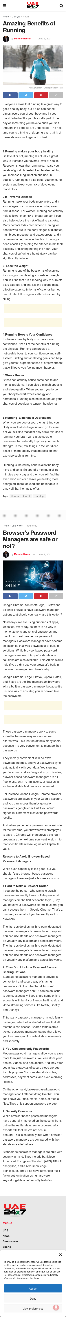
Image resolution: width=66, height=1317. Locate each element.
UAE (5, 1230)
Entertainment (11, 1241)
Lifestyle (16, 16)
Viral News (17, 525)
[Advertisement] (33, 308)
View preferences (33, 1308)
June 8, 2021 (45, 38)
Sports (7, 1247)
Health (26, 16)
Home (6, 16)
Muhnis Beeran (22, 38)
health (27, 496)
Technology (31, 525)
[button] (60, 1255)
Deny (33, 1298)
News (6, 1236)
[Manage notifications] (56, 1307)
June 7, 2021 (45, 554)
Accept (33, 1288)
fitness (15, 496)
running (39, 496)
